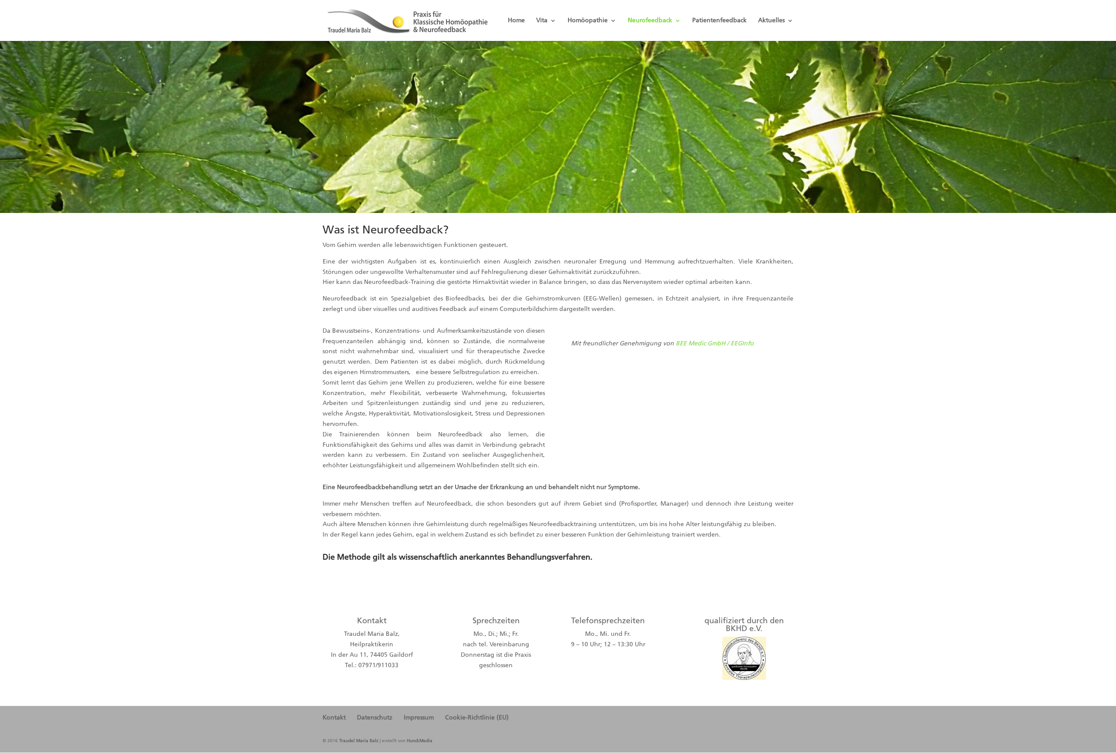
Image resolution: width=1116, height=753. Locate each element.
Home (516, 20)
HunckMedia (419, 740)
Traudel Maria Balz (358, 740)
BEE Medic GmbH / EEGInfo (715, 343)
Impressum (419, 717)
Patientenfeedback (719, 20)
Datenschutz (374, 717)
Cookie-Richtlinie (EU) (477, 717)
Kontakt (334, 717)
